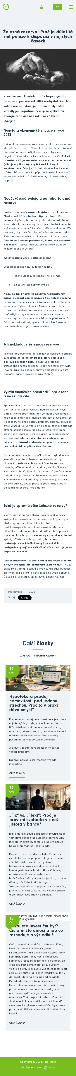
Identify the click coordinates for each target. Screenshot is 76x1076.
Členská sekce (42, 7)
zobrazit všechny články (38, 656)
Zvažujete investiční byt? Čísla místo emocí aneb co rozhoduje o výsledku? (36, 931)
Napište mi (57, 7)
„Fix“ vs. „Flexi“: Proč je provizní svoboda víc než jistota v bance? (34, 820)
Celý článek (17, 773)
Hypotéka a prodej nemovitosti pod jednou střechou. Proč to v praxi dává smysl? (33, 704)
